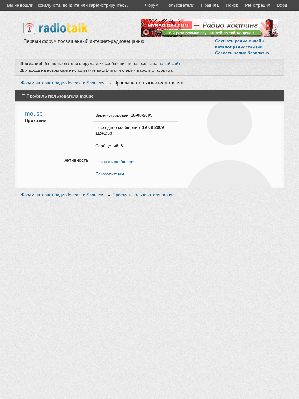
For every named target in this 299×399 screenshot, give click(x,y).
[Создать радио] (209, 35)
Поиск (232, 5)
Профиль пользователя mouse (148, 83)
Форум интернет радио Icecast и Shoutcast (63, 83)
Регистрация (257, 5)
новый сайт (169, 63)
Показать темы (109, 174)
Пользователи (179, 5)
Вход (282, 5)
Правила (210, 5)
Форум (151, 5)
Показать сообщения (115, 161)
